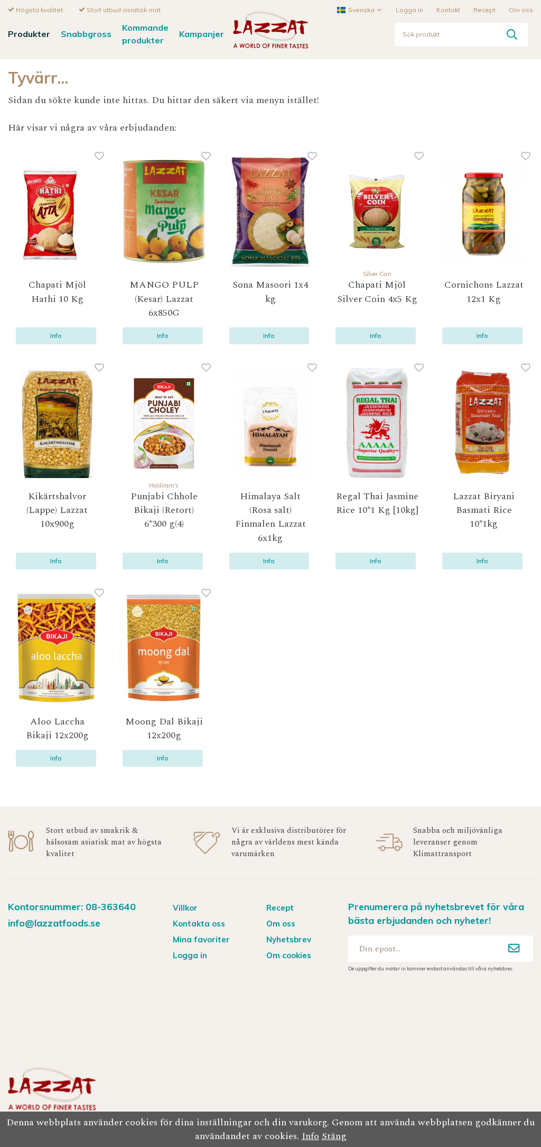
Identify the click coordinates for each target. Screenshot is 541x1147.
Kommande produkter (145, 33)
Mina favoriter (201, 939)
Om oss (521, 10)
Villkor (185, 908)
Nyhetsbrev (288, 939)
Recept (484, 10)
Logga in (409, 10)
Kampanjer (201, 34)
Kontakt (448, 10)
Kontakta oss (199, 924)
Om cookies (288, 955)
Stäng (334, 1136)
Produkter (29, 34)
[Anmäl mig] (514, 948)
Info (56, 335)
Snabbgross (86, 34)
